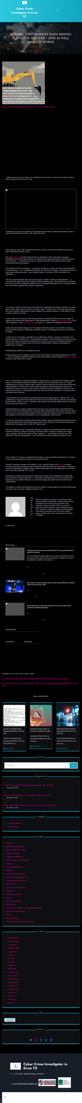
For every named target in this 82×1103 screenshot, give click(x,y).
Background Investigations (15, 846)
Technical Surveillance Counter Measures (20, 921)
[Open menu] (57, 9)
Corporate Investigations (14, 867)
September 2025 (13, 948)
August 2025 (12, 952)
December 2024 (13, 979)
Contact (8, 863)
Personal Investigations (13, 901)
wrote (61, 464)
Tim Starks (32, 595)
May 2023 (11, 1003)
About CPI (9, 843)
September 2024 (13, 989)
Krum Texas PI (11, 884)
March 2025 (12, 969)
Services (9, 915)
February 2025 (13, 972)
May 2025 (11, 962)
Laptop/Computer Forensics (15, 887)
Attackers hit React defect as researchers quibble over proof (27, 795)
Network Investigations (14, 894)
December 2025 (13, 938)
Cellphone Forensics (13, 853)
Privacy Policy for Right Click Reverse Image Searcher (24, 908)
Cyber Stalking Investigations (16, 881)
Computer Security (14, 823)
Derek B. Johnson (36, 572)
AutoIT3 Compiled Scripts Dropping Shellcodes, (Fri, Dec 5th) (28, 785)
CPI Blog (9, 870)
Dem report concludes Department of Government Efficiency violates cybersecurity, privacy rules (51, 584)
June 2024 (11, 999)
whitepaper (16, 257)
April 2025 (11, 965)
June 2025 (11, 958)
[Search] (73, 765)
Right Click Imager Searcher (15, 911)
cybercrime (10, 1020)
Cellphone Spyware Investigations (17, 860)
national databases (29, 322)
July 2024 (11, 996)
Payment (9, 898)
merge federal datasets (64, 320)
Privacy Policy (11, 904)
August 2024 (12, 992)
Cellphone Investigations (14, 857)
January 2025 (12, 975)
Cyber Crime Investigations (15, 874)
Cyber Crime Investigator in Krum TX (24, 12)
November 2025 (13, 941)
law (7, 357)
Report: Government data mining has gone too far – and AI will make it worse (28, 106)
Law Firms (9, 891)
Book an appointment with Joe (16, 850)
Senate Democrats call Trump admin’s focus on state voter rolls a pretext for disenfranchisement (49, 607)
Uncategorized (13, 827)
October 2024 (12, 986)
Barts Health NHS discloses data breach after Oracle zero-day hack (30, 805)
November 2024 (13, 982)
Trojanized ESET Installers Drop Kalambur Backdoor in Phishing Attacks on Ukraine (35, 678)
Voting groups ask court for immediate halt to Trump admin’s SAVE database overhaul (50, 551)
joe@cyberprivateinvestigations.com (25, 1084)
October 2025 (12, 945)
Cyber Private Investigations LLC (17, 877)
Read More (10, 749)
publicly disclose (70, 357)
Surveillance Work (12, 918)
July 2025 (11, 955)
